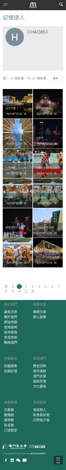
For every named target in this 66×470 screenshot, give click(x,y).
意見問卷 (10, 337)
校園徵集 (10, 366)
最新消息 (10, 312)
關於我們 (10, 304)
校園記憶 (10, 371)
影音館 (9, 425)
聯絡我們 (10, 342)
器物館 (9, 420)
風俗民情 (39, 381)
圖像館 (9, 415)
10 (19, 291)
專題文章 (39, 312)
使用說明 (10, 327)
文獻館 (9, 410)
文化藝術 (39, 386)
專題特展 (39, 304)
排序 (55, 78)
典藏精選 (10, 402)
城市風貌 (39, 371)
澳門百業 (39, 376)
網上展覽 (39, 317)
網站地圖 (10, 322)
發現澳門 (39, 358)
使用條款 (10, 332)
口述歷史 (10, 430)
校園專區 (10, 358)
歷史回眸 (39, 366)
